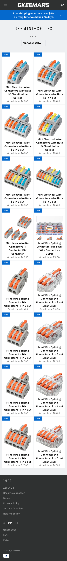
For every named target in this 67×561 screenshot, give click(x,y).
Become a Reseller (14, 492)
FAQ (5, 535)
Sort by (33, 36)
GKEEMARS (16, 550)
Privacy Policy (11, 503)
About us (8, 487)
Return (7, 540)
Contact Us (9, 529)
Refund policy (11, 513)
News (6, 498)
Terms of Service (13, 508)
